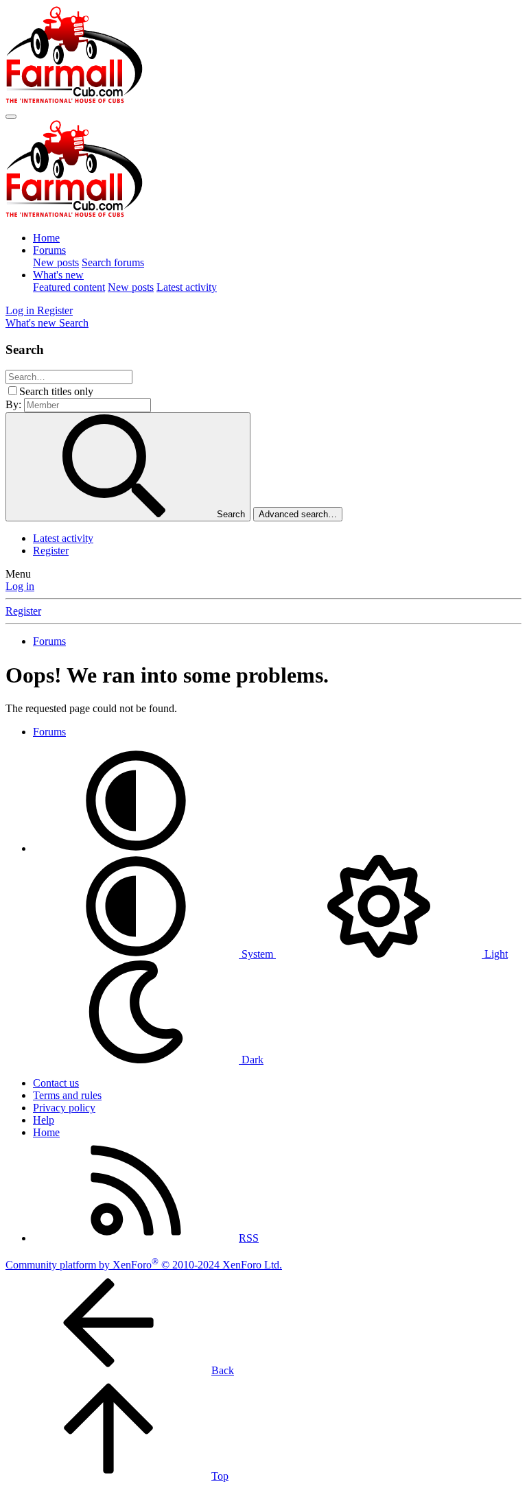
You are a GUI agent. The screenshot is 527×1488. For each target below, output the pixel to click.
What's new (58, 275)
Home (46, 238)
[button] (136, 848)
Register (51, 550)
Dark (251, 1059)
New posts (56, 262)
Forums (49, 250)
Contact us (56, 1083)
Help (43, 1120)
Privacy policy (64, 1107)
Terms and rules (67, 1095)
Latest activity (186, 287)
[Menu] (10, 117)
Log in (19, 586)
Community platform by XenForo (143, 1265)
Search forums (113, 262)
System (257, 954)
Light (495, 954)
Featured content (69, 287)
